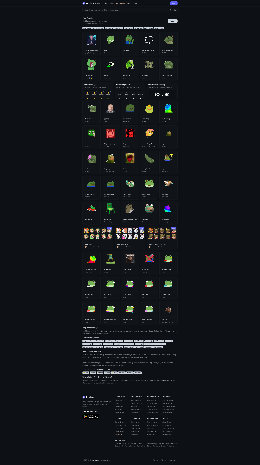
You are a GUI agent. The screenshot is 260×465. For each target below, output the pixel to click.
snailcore (87, 222)
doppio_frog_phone (148, 144)
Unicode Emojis (152, 422)
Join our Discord (92, 411)
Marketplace (120, 3)
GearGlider (126, 196)
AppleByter (165, 196)
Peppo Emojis (128, 347)
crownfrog (145, 119)
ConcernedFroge (167, 75)
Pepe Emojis (99, 347)
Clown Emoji (135, 412)
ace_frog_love (89, 294)
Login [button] (174, 3)
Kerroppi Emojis (88, 347)
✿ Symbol (130, 372)
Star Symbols (151, 406)
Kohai (105, 53)
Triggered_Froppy (109, 144)
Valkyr (125, 171)
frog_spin (164, 319)
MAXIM (144, 53)
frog (163, 144)
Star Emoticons (167, 403)
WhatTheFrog (166, 119)
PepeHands (126, 50)
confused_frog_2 (109, 194)
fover (124, 272)
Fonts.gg (118, 443)
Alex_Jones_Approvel (91, 50)
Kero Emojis (139, 344)
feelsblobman (127, 119)
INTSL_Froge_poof (148, 50)
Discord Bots (119, 446)
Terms (155, 460)
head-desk (107, 78)
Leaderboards (120, 431)
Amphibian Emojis (88, 28)
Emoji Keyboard (152, 431)
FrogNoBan (145, 269)
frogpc (106, 75)
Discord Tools (141, 446)
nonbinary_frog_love (110, 319)
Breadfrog (165, 194)
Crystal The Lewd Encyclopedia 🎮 (114, 171)
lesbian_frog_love (90, 319)
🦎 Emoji (107, 372)
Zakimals (125, 222)
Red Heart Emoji (136, 400)
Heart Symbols (151, 400)
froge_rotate (127, 269)
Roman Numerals (152, 412)
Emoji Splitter (135, 431)
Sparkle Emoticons (168, 406)
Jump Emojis (118, 28)
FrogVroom (88, 219)
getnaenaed (107, 269)
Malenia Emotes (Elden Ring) (157, 244)
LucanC (106, 121)
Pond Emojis (109, 28)
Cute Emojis (169, 341)
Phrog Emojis (139, 347)
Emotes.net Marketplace (93, 247)
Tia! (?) (144, 196)
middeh (164, 146)
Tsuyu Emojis (158, 347)
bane (143, 78)
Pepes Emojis (109, 347)
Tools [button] (128, 3)
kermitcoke (126, 75)
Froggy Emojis (118, 344)
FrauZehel (165, 171)
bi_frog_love (127, 294)
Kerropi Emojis (160, 344)
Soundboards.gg (151, 443)
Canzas (144, 272)
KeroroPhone (127, 194)
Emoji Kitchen (135, 428)
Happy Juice (88, 272)
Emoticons (150, 428)
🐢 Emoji (100, 372)
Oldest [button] (172, 21)
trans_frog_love (147, 319)
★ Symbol (138, 372)
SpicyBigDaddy (89, 53)
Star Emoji (134, 406)
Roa (143, 222)
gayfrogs (106, 119)
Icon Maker (134, 434)
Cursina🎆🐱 (88, 78)
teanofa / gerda (166, 222)
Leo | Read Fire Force (148, 146)
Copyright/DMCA (168, 428)
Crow (163, 272)
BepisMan (107, 272)
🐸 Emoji (85, 372)
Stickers (111, 3)
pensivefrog (146, 194)
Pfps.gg (133, 443)
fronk (105, 50)
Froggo (87, 144)
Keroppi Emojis (149, 344)
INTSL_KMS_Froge (167, 50)
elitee (144, 121)
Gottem (125, 169)
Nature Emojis (148, 28)
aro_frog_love (108, 294)
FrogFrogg (107, 169)
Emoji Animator (135, 425)
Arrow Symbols (152, 403)
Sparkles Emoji (136, 409)
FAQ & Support (167, 431)
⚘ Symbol (122, 372)
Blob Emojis (119, 409)
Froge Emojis (98, 344)
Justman (87, 196)
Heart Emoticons (167, 400)
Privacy (163, 460)
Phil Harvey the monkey (169, 322)
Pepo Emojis (118, 347)
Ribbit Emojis (138, 28)
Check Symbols (152, 409)
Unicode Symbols (152, 425)
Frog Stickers (165, 380)
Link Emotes (88, 244)
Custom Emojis (120, 422)
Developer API (167, 425)
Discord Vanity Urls (167, 446)
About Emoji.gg (167, 422)
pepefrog (164, 169)
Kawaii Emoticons (168, 409)
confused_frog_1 (89, 194)
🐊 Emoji (92, 372)
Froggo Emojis (108, 344)
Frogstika (145, 75)
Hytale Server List (171, 443)
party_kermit (165, 219)
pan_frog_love (127, 319)
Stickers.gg (140, 443)
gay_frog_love (166, 294)
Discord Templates (153, 446)
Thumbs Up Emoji (136, 403)
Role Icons (118, 400)
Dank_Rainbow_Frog (91, 269)
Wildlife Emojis (159, 28)
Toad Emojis (99, 28)
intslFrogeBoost (89, 169)
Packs (105, 3)
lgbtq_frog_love (166, 269)
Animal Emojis (87, 344)
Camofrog (145, 219)
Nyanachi (106, 146)
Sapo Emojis (148, 347)
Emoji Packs (119, 428)
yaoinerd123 (126, 78)
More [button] (135, 3)
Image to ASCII (151, 434)
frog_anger (126, 144)
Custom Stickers (120, 425)
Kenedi (87, 146)
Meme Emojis (119, 412)
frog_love (145, 294)
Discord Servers (130, 446)
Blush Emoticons (167, 412)
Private (144, 171)
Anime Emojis (119, 406)
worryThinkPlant (147, 169)
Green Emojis (129, 28)
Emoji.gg (90, 397)
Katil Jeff (164, 121)
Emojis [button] (97, 3)
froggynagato (89, 75)
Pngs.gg (161, 443)
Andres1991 (126, 121)
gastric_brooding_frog (130, 219)
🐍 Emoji (114, 372)
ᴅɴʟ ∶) (124, 53)
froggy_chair (107, 219)
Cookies (172, 460)
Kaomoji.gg (125, 443)
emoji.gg (90, 3)
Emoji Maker (135, 422)
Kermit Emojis (129, 344)
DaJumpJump (108, 222)
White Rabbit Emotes (123, 244)
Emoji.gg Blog (167, 434)
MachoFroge (88, 119)
